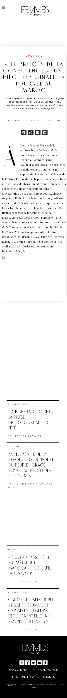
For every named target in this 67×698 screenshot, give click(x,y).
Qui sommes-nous (45, 670)
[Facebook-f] (27, 662)
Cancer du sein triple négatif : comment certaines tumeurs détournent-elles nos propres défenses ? (31, 610)
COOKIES (49, 677)
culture (34, 55)
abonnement (18, 670)
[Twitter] (33, 662)
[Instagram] (21, 662)
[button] (23, 132)
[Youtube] (39, 662)
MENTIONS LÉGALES (25, 677)
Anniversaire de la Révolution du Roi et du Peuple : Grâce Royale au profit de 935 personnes (32, 465)
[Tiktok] (45, 662)
